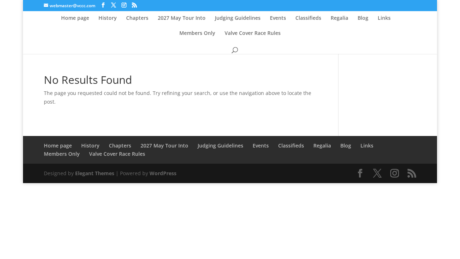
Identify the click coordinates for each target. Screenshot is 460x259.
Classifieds (308, 18)
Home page (75, 18)
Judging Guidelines (238, 18)
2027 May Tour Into (182, 18)
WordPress (163, 173)
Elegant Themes (94, 173)
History (107, 18)
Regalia (339, 18)
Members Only (197, 33)
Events (278, 18)
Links (384, 18)
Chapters (137, 18)
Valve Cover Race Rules (253, 33)
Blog (363, 18)
